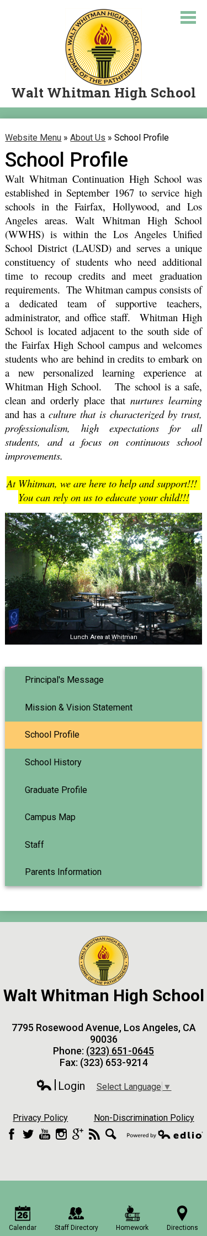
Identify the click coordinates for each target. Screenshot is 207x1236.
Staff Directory (76, 1228)
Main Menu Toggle (188, 17)
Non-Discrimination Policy (144, 1118)
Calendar (22, 1228)
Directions (182, 1228)
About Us (87, 137)
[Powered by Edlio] (165, 1134)
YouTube (44, 1134)
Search (110, 1134)
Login (60, 1086)
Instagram (61, 1134)
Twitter (28, 1134)
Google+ (77, 1134)
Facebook (11, 1134)
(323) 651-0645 (120, 1051)
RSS (94, 1134)
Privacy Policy (40, 1118)
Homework (132, 1228)
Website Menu (33, 137)
